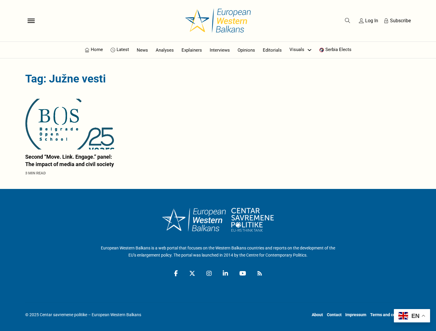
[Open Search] (347, 20)
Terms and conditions (390, 314)
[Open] (31, 21)
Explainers (192, 50)
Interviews (220, 50)
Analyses (165, 50)
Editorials (272, 50)
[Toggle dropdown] (309, 50)
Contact (334, 314)
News (142, 50)
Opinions (246, 50)
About (317, 314)
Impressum (355, 314)
